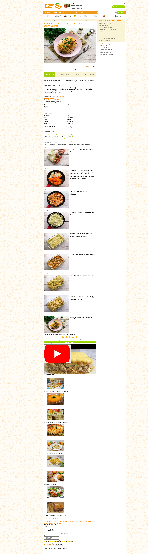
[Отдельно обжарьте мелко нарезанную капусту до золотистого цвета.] (56, 220)
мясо (51, 16)
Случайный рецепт (105, 47)
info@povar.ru (47, 549)
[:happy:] (56, 541)
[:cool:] (58, 541)
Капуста (67, 96)
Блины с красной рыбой (106, 27)
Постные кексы (104, 25)
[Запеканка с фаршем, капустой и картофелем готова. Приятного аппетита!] (56, 325)
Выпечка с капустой (49, 521)
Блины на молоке (104, 36)
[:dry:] (54, 541)
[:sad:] (48, 541)
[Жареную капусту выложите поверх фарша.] (56, 283)
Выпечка (50, 99)
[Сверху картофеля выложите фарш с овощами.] (56, 262)
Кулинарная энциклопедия (107, 51)
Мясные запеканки (78, 521)
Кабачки (73, 6)
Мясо (57, 96)
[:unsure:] (69, 541)
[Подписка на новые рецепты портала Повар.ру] (109, 45)
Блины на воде (104, 35)
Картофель (46, 98)
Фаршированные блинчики (107, 31)
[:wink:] (44, 541)
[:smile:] (62, 541)
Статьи (69, 12)
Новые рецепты (104, 45)
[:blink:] (73, 541)
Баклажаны (79, 6)
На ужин (58, 95)
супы (98, 16)
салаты (89, 16)
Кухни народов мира (105, 52)
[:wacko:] (46, 541)
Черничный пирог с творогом (108, 29)
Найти (121, 12)
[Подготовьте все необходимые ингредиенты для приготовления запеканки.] (56, 157)
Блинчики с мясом (105, 40)
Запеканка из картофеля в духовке (63, 521)
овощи (79, 16)
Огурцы (73, 5)
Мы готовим (79, 12)
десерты (120, 16)
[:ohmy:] (50, 541)
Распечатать (90, 74)
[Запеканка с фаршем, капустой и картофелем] (70, 45)
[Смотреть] (57, 353)
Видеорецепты (58, 12)
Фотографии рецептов (106, 49)
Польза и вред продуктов (106, 54)
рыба (60, 16)
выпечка (109, 16)
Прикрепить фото (50, 544)
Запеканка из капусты (55, 523)
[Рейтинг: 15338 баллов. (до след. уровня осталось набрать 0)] (89, 67)
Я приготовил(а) (64, 74)
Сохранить (50, 74)
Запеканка (56, 99)
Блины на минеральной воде (107, 38)
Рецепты (47, 12)
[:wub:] (60, 541)
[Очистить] (116, 12)
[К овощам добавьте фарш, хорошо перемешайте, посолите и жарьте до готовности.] (56, 199)
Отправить (59, 544)
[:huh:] (71, 541)
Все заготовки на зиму (77, 8)
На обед (53, 95)
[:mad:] (64, 541)
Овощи (62, 96)
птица (69, 16)
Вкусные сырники (104, 33)
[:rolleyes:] (66, 541)
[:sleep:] (52, 541)
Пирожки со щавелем (105, 23)
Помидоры (79, 5)
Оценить (77, 74)
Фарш (52, 98)
